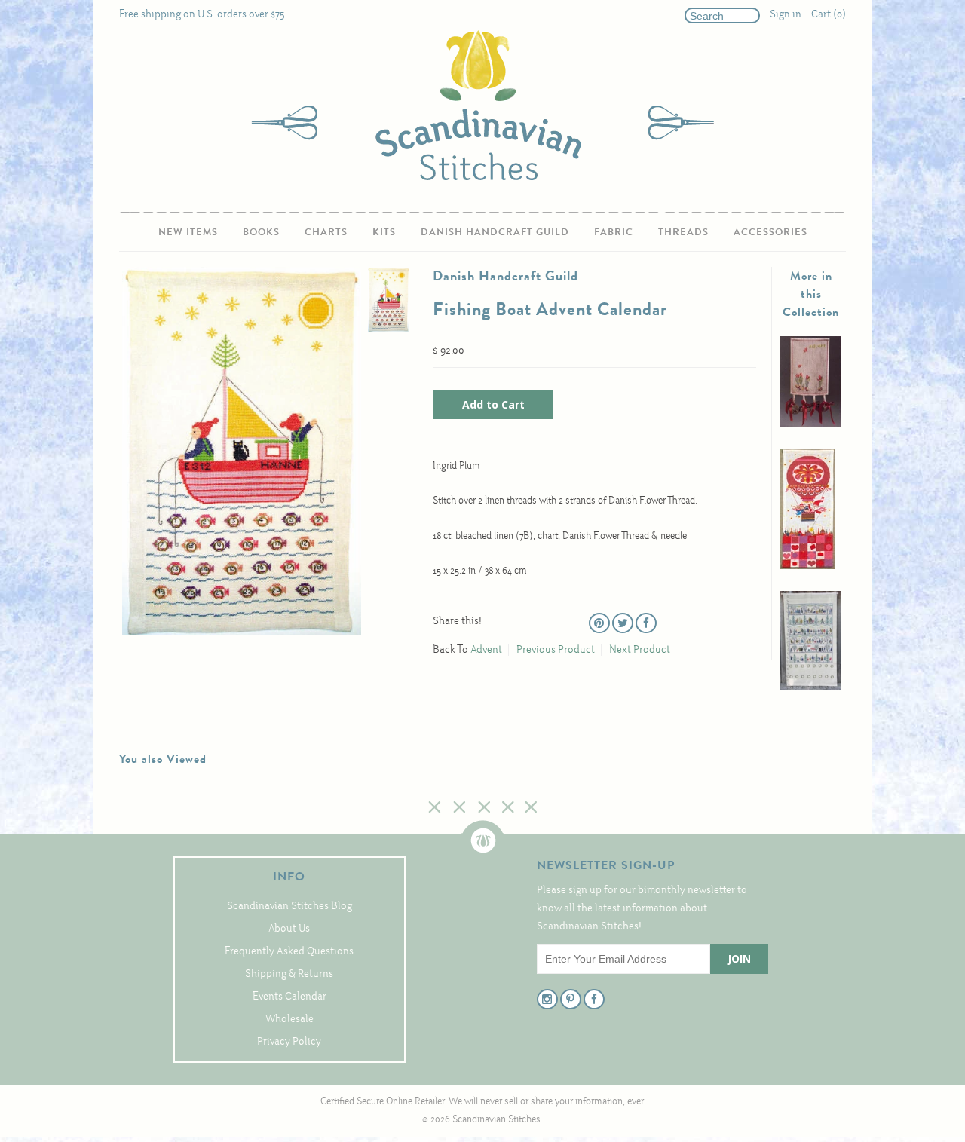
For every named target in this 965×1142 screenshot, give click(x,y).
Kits (384, 232)
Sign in (785, 14)
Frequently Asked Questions (289, 951)
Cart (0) (828, 14)
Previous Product (555, 650)
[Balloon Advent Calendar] (807, 566)
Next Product (639, 650)
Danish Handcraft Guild (495, 232)
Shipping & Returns (289, 974)
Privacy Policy (289, 1042)
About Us (289, 929)
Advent (486, 650)
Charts (326, 232)
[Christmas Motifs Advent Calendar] (810, 687)
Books (261, 232)
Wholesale (289, 1019)
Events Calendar (289, 997)
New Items (188, 232)
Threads (683, 232)
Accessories (770, 232)
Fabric (613, 232)
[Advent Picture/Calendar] (810, 424)
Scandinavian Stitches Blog (289, 906)
